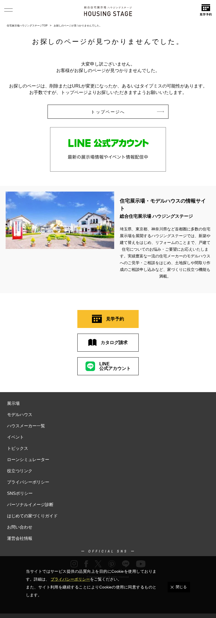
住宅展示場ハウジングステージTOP (27, 25)
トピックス (17, 448)
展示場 (13, 403)
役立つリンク (19, 470)
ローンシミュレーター (28, 459)
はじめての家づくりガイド (32, 515)
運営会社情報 (19, 538)
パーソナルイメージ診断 (30, 504)
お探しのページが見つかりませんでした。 (78, 25)
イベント (15, 437)
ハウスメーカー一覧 (26, 425)
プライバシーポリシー (28, 482)
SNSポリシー (20, 493)
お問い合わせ (19, 527)
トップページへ (108, 111)
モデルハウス (19, 414)
